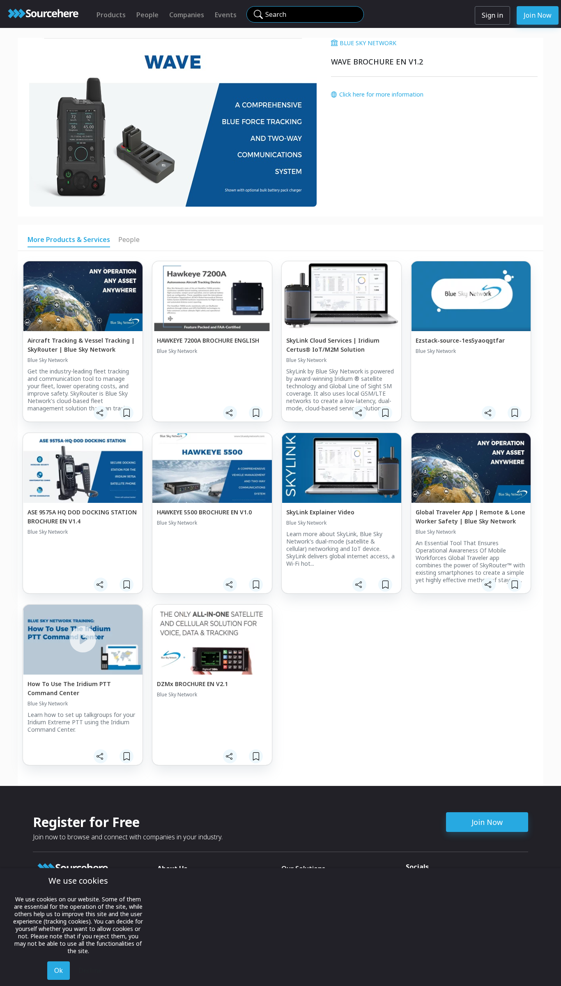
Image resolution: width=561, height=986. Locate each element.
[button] (100, 413)
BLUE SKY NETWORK (368, 43)
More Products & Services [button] (69, 239)
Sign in (492, 15)
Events (226, 14)
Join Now (538, 15)
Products (111, 14)
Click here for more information (381, 94)
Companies (186, 14)
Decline (90, 970)
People (147, 14)
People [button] (129, 239)
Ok (58, 970)
